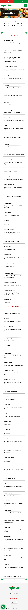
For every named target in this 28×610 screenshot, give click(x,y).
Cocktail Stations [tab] (19, 29)
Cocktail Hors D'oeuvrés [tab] (7, 29)
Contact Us (7, 1)
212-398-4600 (14, 596)
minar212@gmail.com (14, 598)
